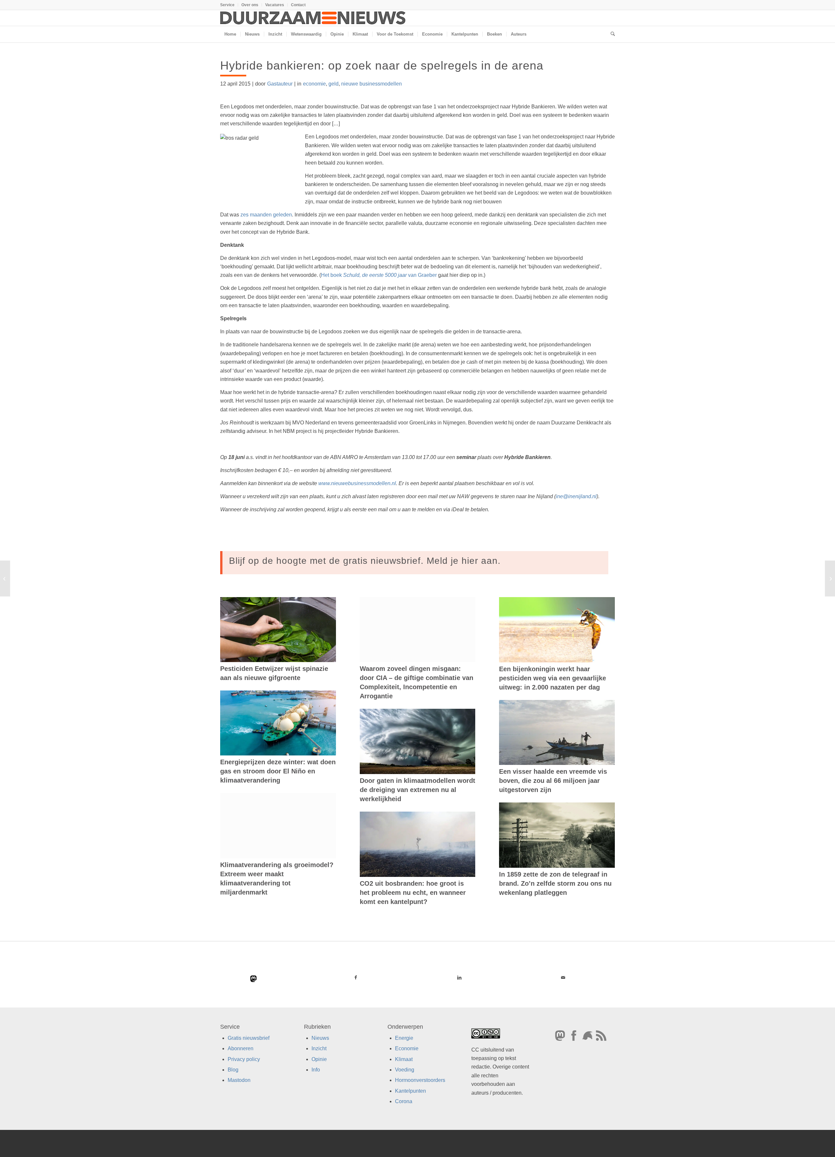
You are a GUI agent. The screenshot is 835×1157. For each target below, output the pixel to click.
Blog (233, 1069)
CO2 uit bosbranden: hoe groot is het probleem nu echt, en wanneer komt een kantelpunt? (413, 892)
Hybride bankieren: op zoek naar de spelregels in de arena (381, 65)
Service (227, 5)
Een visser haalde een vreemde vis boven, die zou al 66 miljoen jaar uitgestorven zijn (553, 780)
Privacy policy (244, 1059)
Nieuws (320, 1038)
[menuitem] (229, 5)
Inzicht (318, 1048)
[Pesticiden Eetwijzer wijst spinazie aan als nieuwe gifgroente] (278, 629)
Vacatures (274, 5)
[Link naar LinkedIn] (459, 977)
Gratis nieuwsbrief (248, 1038)
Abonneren (240, 1048)
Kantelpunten (410, 1091)
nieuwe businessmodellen (371, 84)
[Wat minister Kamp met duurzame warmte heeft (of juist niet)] (5, 578)
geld (333, 84)
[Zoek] (610, 34)
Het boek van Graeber (379, 275)
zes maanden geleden (266, 214)
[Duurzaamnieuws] (313, 18)
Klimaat (404, 1059)
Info (315, 1069)
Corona (403, 1101)
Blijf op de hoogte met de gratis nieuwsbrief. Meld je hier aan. (365, 561)
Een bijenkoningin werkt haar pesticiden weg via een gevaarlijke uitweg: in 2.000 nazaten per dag (552, 678)
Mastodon (239, 1080)
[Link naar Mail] (563, 977)
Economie (406, 1048)
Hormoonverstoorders (420, 1080)
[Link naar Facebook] (356, 977)
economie (314, 84)
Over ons (249, 5)
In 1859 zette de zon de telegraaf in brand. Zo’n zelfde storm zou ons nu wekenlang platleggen (555, 883)
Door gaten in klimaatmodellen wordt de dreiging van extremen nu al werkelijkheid (417, 789)
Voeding (404, 1069)
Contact (298, 5)
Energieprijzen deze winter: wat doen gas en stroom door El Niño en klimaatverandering (278, 771)
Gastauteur (280, 84)
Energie (404, 1038)
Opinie (319, 1059)
